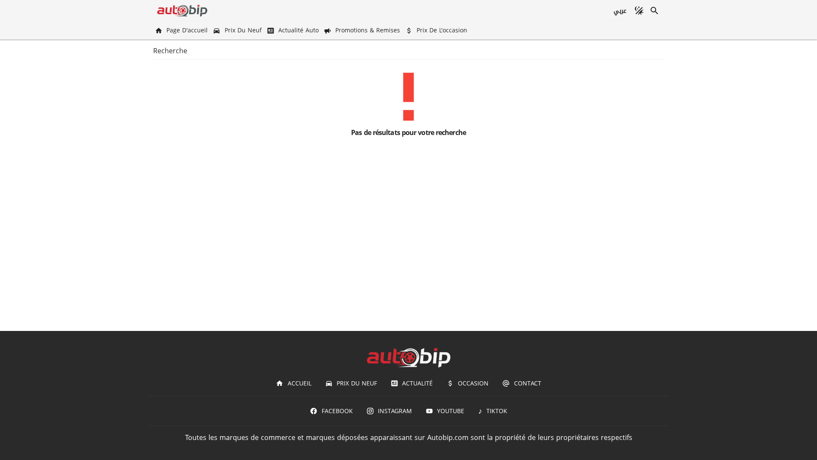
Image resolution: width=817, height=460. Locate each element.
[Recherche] (654, 10)
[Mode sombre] (639, 10)
